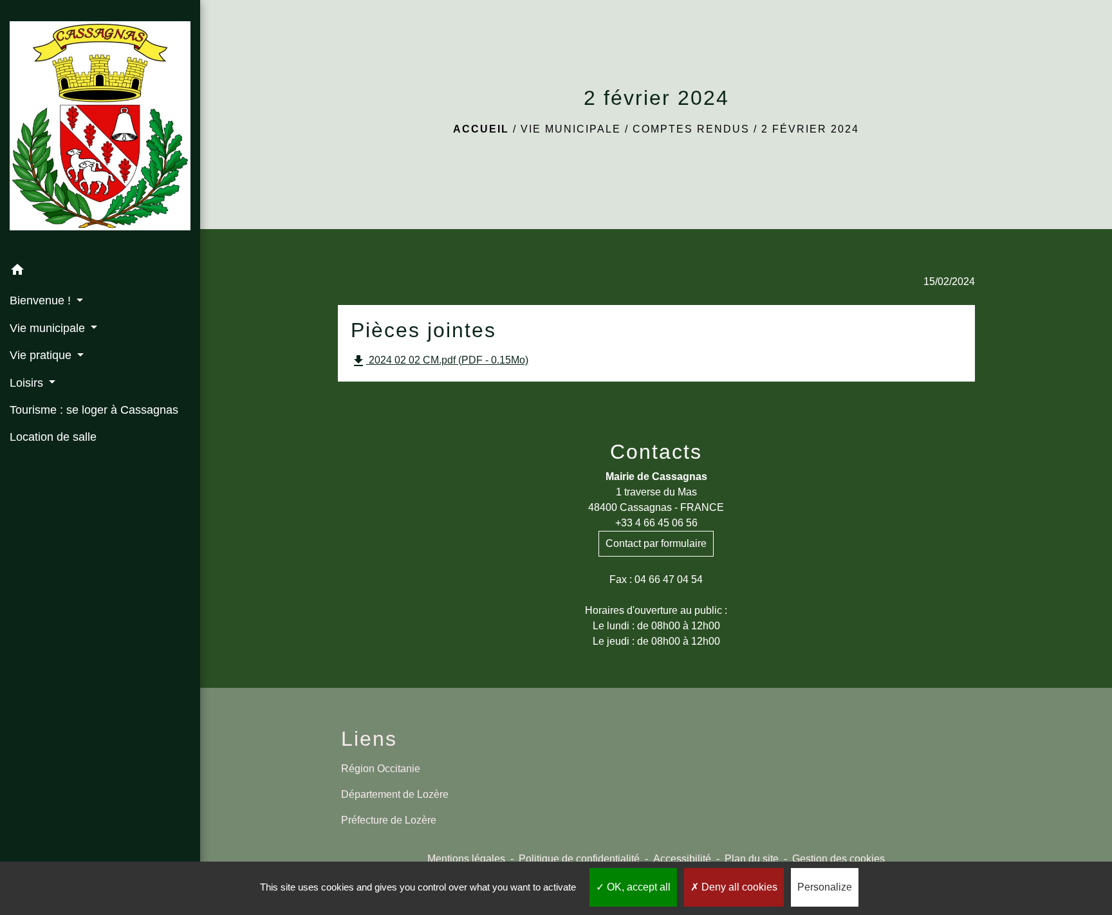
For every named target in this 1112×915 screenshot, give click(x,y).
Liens (369, 738)
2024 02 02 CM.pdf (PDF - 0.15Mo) (439, 361)
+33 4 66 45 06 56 (656, 522)
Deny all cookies (738, 887)
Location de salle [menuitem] (53, 436)
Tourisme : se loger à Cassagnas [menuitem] (94, 409)
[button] (100, 272)
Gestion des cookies (838, 858)
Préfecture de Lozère (388, 820)
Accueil (481, 129)
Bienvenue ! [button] (42, 300)
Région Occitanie (380, 768)
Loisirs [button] (28, 382)
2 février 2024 (810, 129)
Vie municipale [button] (49, 328)
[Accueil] (100, 128)
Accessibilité (682, 858)
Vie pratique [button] (42, 355)
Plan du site (752, 858)
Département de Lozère (395, 794)
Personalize (824, 887)
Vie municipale (571, 129)
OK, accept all (637, 887)
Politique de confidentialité (579, 858)
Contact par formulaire (656, 543)
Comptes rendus (691, 129)
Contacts (656, 451)
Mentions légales (466, 858)
